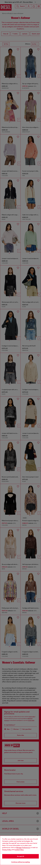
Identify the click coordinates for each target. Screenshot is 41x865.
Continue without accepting (20, 862)
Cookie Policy (19, 849)
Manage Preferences (23, 847)
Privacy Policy (6, 849)
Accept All (20, 856)
